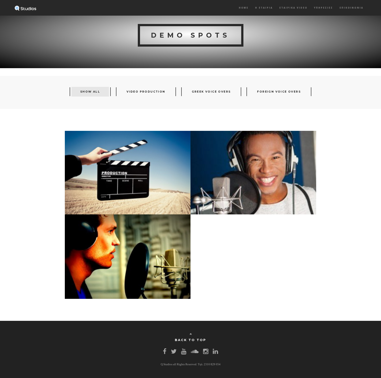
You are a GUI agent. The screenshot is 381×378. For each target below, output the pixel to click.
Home (243, 7)
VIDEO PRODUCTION (146, 91)
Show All (90, 91)
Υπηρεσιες (323, 7)
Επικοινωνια (351, 7)
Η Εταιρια (264, 7)
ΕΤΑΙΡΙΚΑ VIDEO (293, 7)
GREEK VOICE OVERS (211, 91)
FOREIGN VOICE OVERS (279, 91)
